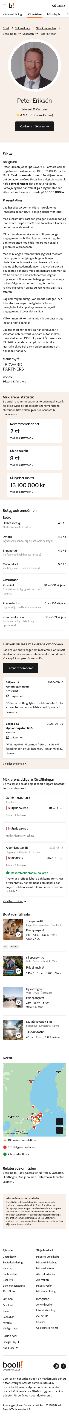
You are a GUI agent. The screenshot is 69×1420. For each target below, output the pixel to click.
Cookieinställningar (47, 1327)
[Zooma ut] (59, 1130)
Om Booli (8, 1305)
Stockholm (10, 33)
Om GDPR (42, 1316)
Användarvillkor (44, 1304)
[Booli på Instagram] (56, 1366)
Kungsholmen (27, 1177)
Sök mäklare (34, 14)
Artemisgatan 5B (17, 847)
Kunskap (7, 1268)
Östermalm (45, 1177)
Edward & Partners (34, 109)
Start (6, 28)
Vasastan (28, 33)
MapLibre (24, 1133)
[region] (34, 1100)
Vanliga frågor (10, 1328)
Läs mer (10, 712)
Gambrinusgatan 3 (18, 797)
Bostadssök (9, 1256)
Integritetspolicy (45, 1310)
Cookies (40, 1322)
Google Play (9, 1342)
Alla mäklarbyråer (45, 1274)
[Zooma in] (59, 1121)
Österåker (31, 1172)
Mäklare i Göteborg (46, 1262)
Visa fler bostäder (13, 901)
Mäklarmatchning (12, 14)
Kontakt (7, 1322)
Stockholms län (46, 28)
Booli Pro (8, 1280)
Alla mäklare (43, 1280)
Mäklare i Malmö (45, 1268)
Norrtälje (44, 1172)
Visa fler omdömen (13, 763)
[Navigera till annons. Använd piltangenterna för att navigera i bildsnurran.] (13, 929)
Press (6, 1311)
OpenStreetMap (12, 1133)
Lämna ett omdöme (20, 668)
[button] (36, 1122)
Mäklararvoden (44, 1285)
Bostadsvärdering (13, 1262)
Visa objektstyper (20, 438)
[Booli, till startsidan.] (11, 5)
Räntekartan (10, 1274)
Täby (21, 1172)
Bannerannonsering (14, 1285)
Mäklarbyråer (54, 14)
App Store (8, 1347)
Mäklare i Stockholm (47, 1256)
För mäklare (9, 1291)
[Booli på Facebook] (63, 1366)
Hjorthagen (10, 1177)
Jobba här (8, 1317)
